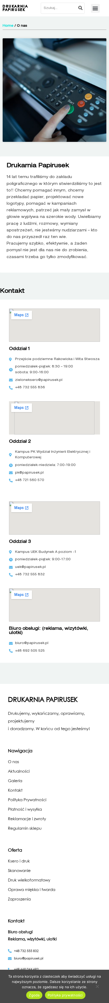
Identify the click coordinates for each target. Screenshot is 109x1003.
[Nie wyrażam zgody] (97, 987)
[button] (95, 8)
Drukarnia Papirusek (15, 8)
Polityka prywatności (65, 995)
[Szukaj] (80, 8)
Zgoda (34, 995)
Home (8, 25)
